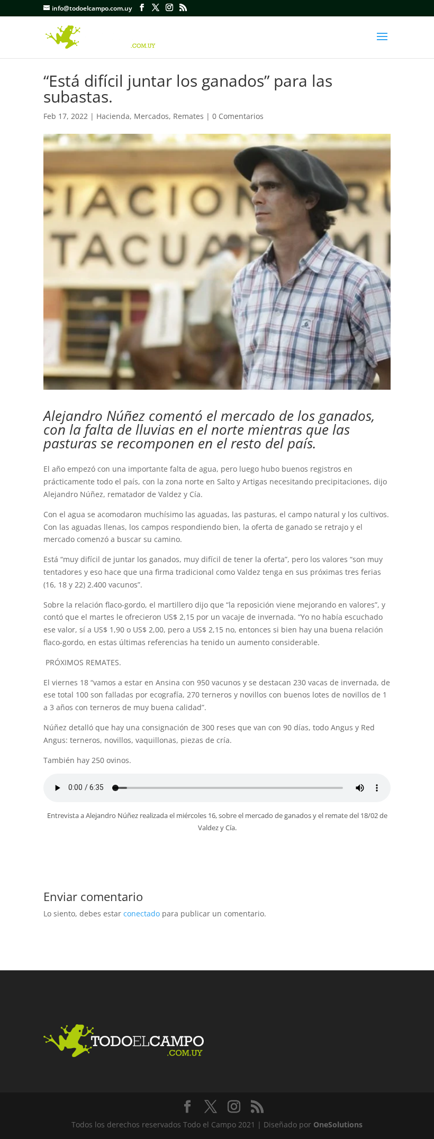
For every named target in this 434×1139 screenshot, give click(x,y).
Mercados (151, 116)
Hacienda (113, 116)
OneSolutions (338, 1124)
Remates (188, 116)
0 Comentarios (238, 116)
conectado (141, 913)
